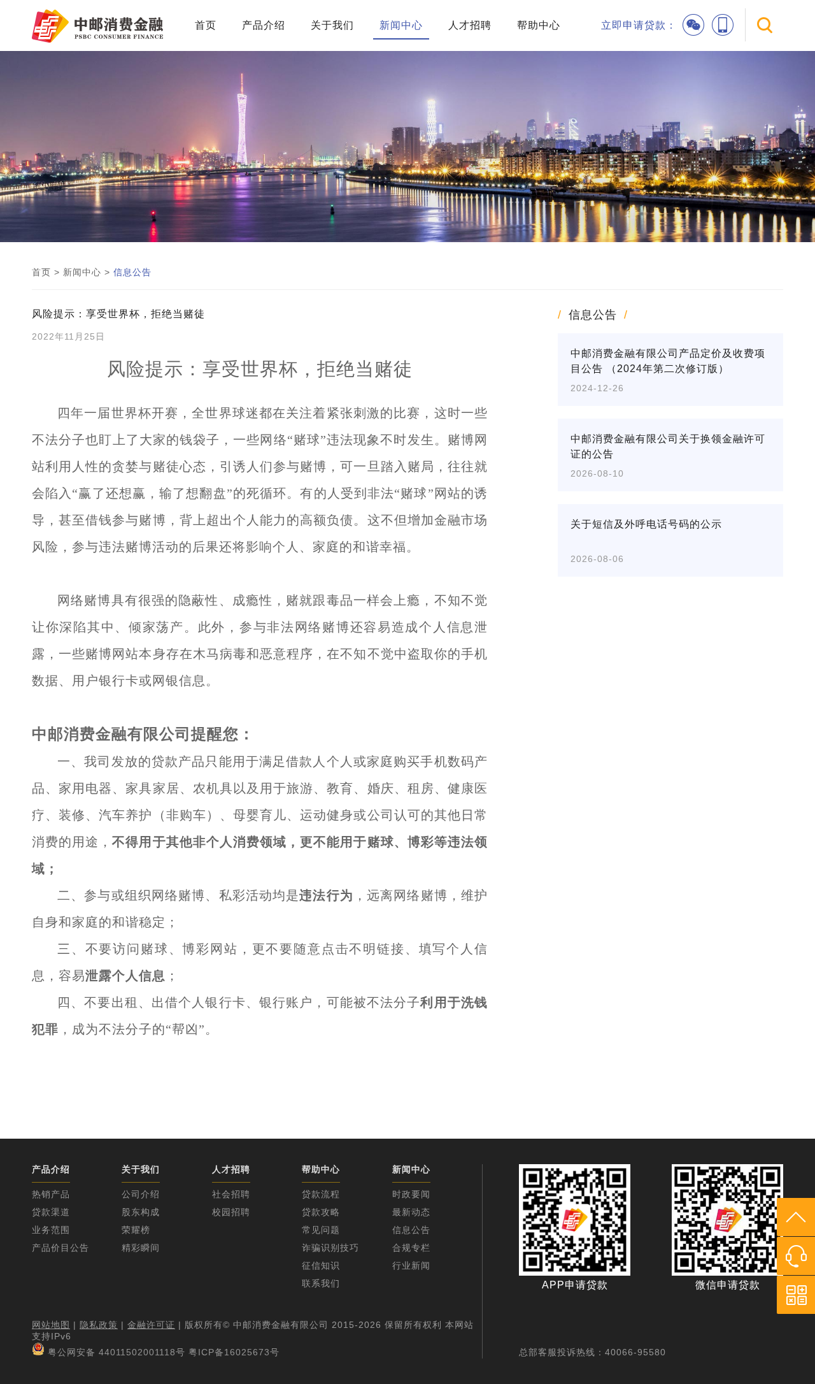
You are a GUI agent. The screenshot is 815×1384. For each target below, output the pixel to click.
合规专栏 (411, 1248)
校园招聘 (231, 1212)
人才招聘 (470, 25)
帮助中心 (538, 25)
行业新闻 (411, 1265)
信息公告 (132, 272)
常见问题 (321, 1230)
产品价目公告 (60, 1248)
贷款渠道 (51, 1212)
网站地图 (51, 1325)
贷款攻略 (321, 1212)
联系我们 (321, 1283)
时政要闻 (411, 1194)
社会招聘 (231, 1194)
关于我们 (332, 25)
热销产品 (51, 1194)
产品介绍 (263, 25)
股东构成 (141, 1212)
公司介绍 (141, 1194)
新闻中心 (401, 25)
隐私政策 (99, 1325)
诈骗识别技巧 (330, 1248)
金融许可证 (151, 1325)
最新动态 (411, 1212)
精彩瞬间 (141, 1248)
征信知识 (321, 1265)
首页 (205, 25)
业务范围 (51, 1230)
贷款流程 (321, 1194)
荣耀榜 (136, 1230)
